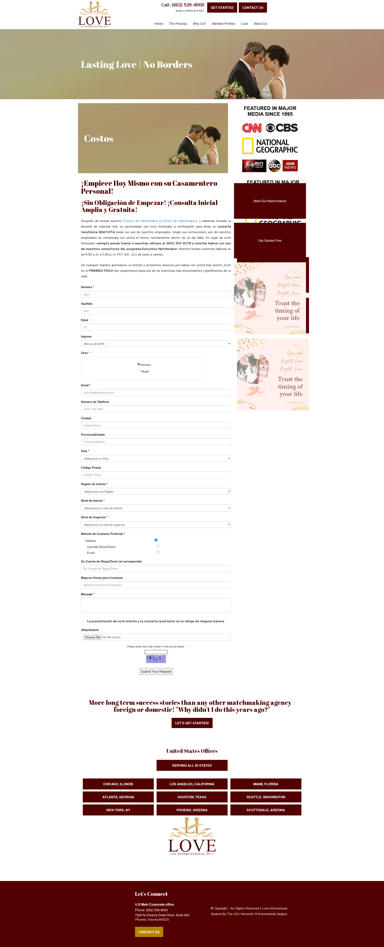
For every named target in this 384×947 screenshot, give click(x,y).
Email (86, 385)
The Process (178, 23)
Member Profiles (223, 23)
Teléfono (90, 540)
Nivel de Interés (93, 500)
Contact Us (149, 932)
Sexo (85, 353)
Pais (85, 451)
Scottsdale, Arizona (266, 810)
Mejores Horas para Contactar (102, 577)
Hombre (145, 365)
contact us (252, 7)
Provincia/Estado (93, 434)
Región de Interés (94, 484)
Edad (84, 320)
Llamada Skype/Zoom (101, 546)
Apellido (87, 303)
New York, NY (118, 810)
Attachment (90, 629)
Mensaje (88, 594)
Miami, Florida (265, 784)
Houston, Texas (192, 797)
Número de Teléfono (95, 402)
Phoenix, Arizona (192, 810)
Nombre (87, 287)
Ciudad (86, 418)
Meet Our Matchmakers (270, 201)
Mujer (145, 371)
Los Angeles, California (192, 784)
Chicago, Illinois (118, 784)
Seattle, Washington (266, 797)
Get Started (222, 7)
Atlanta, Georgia (118, 797)
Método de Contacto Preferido (103, 533)
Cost (244, 23)
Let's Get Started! (192, 723)
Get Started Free (270, 240)
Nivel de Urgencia (94, 517)
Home (158, 23)
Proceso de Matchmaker (140, 221)
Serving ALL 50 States (192, 765)
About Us (260, 23)
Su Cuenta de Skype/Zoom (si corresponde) (111, 561)
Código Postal (91, 467)
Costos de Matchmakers (179, 221)
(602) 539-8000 (188, 5)
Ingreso (86, 336)
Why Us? (199, 23)
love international (274, 908)
